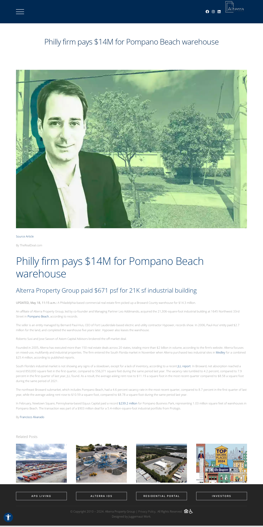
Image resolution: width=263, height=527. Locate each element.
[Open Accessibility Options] (8, 517)
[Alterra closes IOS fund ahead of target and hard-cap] (41, 446)
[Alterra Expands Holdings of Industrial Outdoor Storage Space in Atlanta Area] (161, 446)
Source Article (25, 236)
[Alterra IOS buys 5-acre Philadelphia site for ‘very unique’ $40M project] (101, 446)
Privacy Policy (146, 511)
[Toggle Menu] (20, 11)
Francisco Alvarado (32, 417)
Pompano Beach (38, 316)
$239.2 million (128, 403)
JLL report (184, 366)
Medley (220, 352)
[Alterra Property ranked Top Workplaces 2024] (221, 446)
